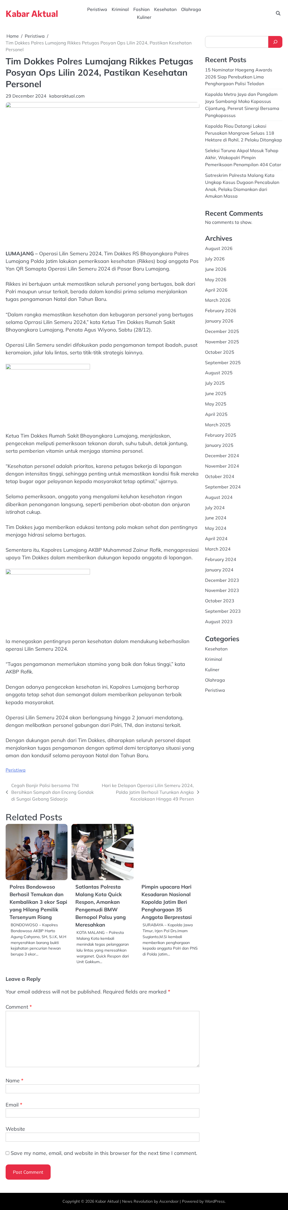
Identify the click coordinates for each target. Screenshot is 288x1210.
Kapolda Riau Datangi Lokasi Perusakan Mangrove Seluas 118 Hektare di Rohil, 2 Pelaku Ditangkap (243, 133)
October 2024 (219, 476)
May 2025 (215, 404)
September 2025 (223, 362)
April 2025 (216, 414)
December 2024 (222, 455)
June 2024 (215, 517)
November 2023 (222, 590)
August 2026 (219, 248)
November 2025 (222, 341)
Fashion (141, 9)
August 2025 (219, 372)
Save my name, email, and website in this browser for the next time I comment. (104, 1153)
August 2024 (219, 497)
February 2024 (220, 559)
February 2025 (220, 435)
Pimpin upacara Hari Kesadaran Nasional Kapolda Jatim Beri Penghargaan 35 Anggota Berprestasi (166, 902)
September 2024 (223, 487)
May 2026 (215, 279)
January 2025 (219, 445)
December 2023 (222, 580)
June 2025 (215, 393)
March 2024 (218, 549)
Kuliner (144, 17)
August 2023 (219, 621)
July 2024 (215, 507)
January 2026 (219, 321)
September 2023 (223, 611)
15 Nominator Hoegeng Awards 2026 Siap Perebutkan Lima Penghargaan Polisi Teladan (238, 77)
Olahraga (191, 9)
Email (14, 1104)
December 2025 (222, 331)
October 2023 (219, 600)
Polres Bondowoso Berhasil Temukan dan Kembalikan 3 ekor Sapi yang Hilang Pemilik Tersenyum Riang (38, 902)
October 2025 (219, 352)
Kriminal (120, 9)
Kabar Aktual (32, 13)
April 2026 (216, 290)
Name (14, 1080)
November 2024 (222, 466)
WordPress (215, 1201)
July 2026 (215, 259)
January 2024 (219, 570)
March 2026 (218, 300)
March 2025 (218, 424)
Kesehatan (165, 9)
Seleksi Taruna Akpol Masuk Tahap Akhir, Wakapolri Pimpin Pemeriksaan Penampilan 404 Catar (243, 157)
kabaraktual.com (67, 96)
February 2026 (220, 310)
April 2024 (216, 538)
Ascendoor (169, 1201)
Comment (19, 1007)
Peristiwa (97, 9)
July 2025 (215, 383)
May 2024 (215, 528)
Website (15, 1129)
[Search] (275, 42)
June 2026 (215, 269)
